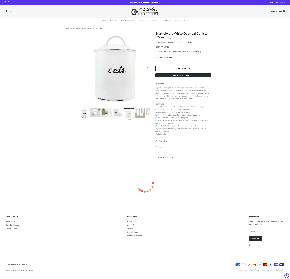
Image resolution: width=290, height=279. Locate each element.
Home (67, 28)
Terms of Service (267, 270)
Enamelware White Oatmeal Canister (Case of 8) (86, 28)
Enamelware (142, 21)
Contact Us (131, 221)
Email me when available (183, 75)
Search (130, 229)
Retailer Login (132, 232)
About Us (131, 225)
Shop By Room (11, 229)
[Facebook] (5, 2)
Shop (104, 21)
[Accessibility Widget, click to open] (286, 275)
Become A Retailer (134, 236)
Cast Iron (113, 21)
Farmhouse (167, 21)
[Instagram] (8, 2)
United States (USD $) (276, 2)
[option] (114, 68)
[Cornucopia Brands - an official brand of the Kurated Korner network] (145, 11)
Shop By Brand (11, 221)
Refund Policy (254, 270)
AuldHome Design (165, 57)
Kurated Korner (15, 270)
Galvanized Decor (181, 21)
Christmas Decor (127, 21)
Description (159, 83)
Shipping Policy (279, 270)
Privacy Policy (243, 270)
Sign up (255, 238)
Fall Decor (154, 21)
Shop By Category (13, 225)
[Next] (147, 68)
